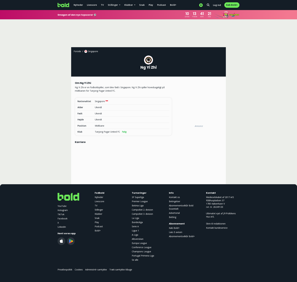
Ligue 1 (135, 230)
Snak (142, 4)
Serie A (135, 226)
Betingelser (174, 201)
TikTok (61, 214)
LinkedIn (62, 226)
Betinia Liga (138, 205)
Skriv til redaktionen (216, 223)
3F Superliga (138, 197)
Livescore (92, 4)
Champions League (141, 251)
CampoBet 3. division (142, 213)
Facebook (62, 218)
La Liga (135, 218)
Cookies (79, 269)
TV (102, 4)
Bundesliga (137, 222)
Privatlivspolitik (65, 269)
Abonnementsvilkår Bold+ (182, 236)
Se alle (135, 259)
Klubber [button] (129, 4)
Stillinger (99, 209)
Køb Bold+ (232, 4)
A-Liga (135, 234)
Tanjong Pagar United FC (107, 131)
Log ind (217, 5)
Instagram (63, 210)
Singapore (93, 51)
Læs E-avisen (175, 232)
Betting (172, 217)
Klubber (98, 213)
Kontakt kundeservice (217, 227)
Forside (77, 51)
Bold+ (173, 4)
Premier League (140, 201)
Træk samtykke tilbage (120, 269)
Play (151, 4)
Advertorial (174, 212)
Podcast (161, 4)
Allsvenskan (137, 238)
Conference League (141, 247)
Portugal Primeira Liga (143, 255)
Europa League (139, 243)
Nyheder (78, 4)
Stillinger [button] (113, 4)
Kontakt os (174, 197)
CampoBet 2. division (142, 209)
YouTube (62, 206)
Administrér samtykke (96, 269)
